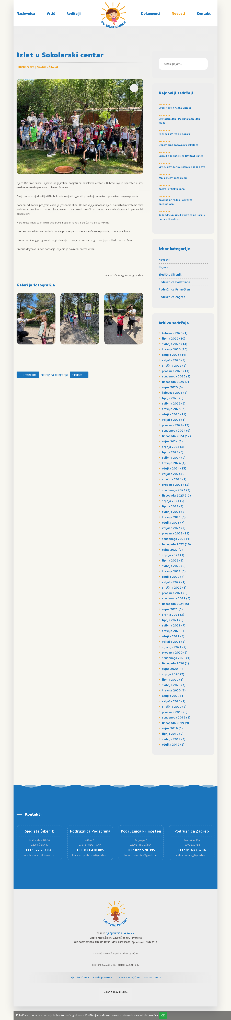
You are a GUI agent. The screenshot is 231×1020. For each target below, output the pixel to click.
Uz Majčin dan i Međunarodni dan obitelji (179, 121)
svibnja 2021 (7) (173, 625)
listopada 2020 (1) (175, 663)
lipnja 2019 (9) (172, 734)
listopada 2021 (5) (175, 604)
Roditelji (74, 13)
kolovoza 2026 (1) (174, 333)
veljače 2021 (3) (173, 642)
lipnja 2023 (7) (172, 506)
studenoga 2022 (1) (176, 539)
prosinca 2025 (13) (175, 371)
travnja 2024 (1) (174, 463)
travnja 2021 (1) (174, 631)
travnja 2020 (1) (174, 690)
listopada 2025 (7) (175, 382)
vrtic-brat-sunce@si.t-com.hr (39, 855)
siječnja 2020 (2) (174, 707)
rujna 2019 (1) (172, 728)
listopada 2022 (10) (176, 544)
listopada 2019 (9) (175, 723)
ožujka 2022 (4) (173, 577)
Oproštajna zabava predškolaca (178, 145)
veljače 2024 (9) (173, 474)
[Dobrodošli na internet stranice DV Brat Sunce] (113, 13)
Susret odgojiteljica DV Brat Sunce (181, 156)
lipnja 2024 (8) (172, 452)
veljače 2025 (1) (173, 420)
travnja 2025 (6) (174, 409)
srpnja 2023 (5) (173, 501)
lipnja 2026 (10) (173, 338)
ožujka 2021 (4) (173, 636)
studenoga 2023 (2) (176, 490)
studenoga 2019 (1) (176, 717)
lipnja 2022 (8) (172, 560)
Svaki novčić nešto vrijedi (175, 108)
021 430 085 (94, 850)
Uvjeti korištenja (79, 977)
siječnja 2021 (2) (174, 647)
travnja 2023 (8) (174, 517)
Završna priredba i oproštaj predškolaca (176, 202)
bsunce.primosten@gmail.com (140, 855)
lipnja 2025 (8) (172, 398)
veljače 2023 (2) (173, 528)
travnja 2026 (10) (174, 349)
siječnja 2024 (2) (174, 479)
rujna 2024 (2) (172, 441)
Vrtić (51, 13)
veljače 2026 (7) (173, 360)
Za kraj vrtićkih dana (172, 189)
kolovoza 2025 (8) (174, 393)
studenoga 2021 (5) (176, 598)
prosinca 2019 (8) (174, 712)
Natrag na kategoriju (54, 375)
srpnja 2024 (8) (173, 447)
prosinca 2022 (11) (175, 533)
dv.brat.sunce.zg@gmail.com (191, 855)
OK (163, 1015)
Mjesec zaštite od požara (175, 134)
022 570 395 (145, 850)
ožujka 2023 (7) (173, 522)
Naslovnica (26, 13)
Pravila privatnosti (103, 977)
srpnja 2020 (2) (173, 674)
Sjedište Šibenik (170, 274)
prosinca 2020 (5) (174, 652)
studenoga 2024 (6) (176, 430)
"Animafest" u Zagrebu (173, 178)
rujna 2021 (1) (172, 609)
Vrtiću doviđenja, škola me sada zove (182, 167)
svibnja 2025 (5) (173, 403)
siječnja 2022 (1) (174, 587)
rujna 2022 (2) (172, 550)
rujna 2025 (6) (172, 387)
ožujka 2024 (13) (174, 468)
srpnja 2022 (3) (173, 555)
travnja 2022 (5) (174, 571)
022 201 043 (43, 850)
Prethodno (29, 375)
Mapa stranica (152, 977)
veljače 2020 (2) (173, 701)
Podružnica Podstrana (174, 282)
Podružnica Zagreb (172, 297)
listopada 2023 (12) (176, 495)
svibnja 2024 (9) (173, 457)
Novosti (178, 13)
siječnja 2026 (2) (174, 365)
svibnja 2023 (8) (173, 512)
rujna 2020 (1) (172, 669)
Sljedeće (77, 375)
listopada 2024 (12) (176, 436)
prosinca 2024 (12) (175, 425)
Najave (163, 267)
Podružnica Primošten (174, 289)
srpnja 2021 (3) (173, 615)
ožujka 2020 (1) (173, 696)
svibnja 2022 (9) (173, 566)
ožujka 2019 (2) (173, 744)
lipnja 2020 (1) (172, 679)
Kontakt (204, 13)
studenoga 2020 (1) (176, 658)
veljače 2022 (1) (173, 582)
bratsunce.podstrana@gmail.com (90, 855)
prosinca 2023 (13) (175, 485)
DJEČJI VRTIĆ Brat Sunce (120, 933)
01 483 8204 (196, 850)
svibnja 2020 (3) (173, 685)
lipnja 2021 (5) (172, 620)
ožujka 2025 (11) (174, 414)
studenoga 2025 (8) (176, 376)
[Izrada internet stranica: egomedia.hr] (115, 996)
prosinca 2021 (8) (174, 593)
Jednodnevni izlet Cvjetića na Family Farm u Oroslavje (182, 217)
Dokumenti (150, 13)
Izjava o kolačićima (129, 977)
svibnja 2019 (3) (173, 739)
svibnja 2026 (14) (174, 344)
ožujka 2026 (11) (174, 355)
